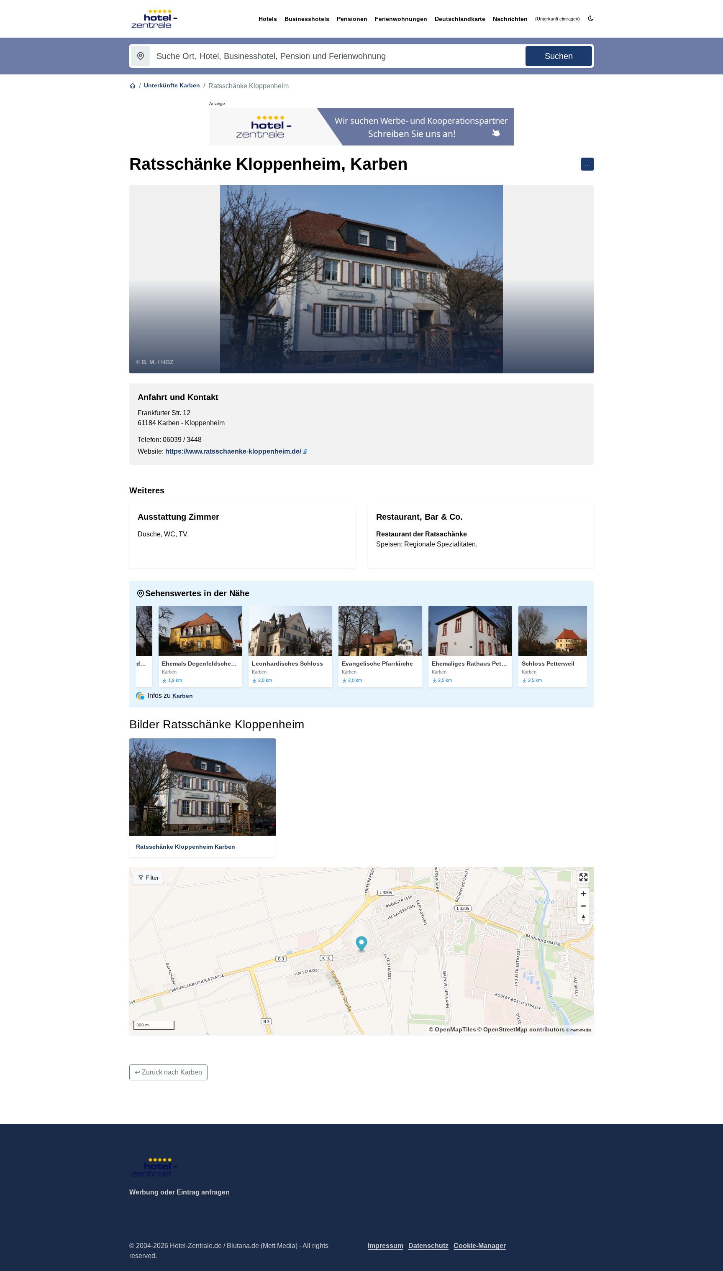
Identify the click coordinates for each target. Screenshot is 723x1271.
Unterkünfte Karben (172, 85)
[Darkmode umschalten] (590, 18)
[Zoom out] (583, 906)
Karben (182, 695)
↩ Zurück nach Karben (168, 1072)
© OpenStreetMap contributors (521, 1029)
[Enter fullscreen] (583, 877)
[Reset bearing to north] (583, 918)
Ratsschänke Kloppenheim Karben (185, 846)
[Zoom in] (583, 894)
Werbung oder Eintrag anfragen (179, 1192)
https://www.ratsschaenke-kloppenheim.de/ (233, 451)
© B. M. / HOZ (155, 362)
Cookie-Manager (480, 1245)
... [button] (587, 164)
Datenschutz (428, 1245)
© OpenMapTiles (452, 1029)
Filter (151, 877)
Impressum (385, 1245)
